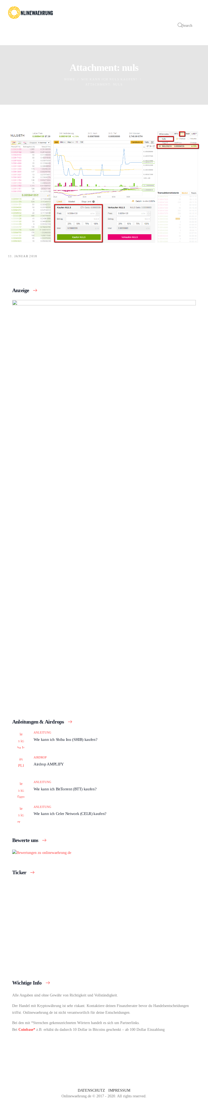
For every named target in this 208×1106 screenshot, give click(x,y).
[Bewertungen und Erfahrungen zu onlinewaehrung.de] (41, 853)
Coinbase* (26, 1030)
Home (69, 79)
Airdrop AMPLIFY (49, 764)
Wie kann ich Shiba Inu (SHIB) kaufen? (65, 739)
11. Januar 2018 (22, 256)
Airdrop (40, 757)
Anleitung (42, 732)
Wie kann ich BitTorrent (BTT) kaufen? (65, 789)
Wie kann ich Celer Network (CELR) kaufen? (70, 813)
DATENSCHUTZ (91, 1090)
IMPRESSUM (119, 1090)
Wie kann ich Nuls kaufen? (109, 79)
